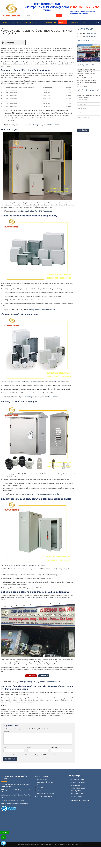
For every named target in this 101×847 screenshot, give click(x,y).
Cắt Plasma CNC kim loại (78, 782)
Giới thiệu (16, 22)
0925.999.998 (91, 37)
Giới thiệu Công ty (42, 779)
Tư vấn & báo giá (50, 22)
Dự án (38, 22)
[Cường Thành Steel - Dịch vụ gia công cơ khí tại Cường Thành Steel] (11, 10)
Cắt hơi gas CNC (75, 785)
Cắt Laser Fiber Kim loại (77, 779)
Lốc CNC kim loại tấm (77, 794)
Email (29, 747)
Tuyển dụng (74, 22)
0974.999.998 (91, 34)
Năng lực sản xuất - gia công (45, 782)
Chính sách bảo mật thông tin (45, 793)
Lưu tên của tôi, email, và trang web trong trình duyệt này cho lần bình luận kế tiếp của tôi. (31, 755)
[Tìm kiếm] (59, 15)
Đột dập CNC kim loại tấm (78, 788)
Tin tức (63, 22)
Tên (4, 747)
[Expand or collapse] (23, 42)
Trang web (54, 747)
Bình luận (6, 731)
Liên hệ (84, 22)
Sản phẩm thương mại (77, 796)
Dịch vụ (5, 22)
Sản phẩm (27, 22)
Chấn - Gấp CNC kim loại (78, 791)
